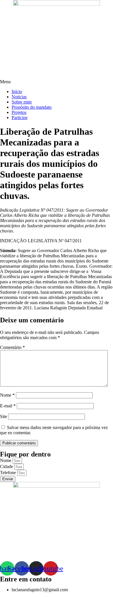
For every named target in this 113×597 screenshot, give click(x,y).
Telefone (8, 472)
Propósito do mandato (32, 107)
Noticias (19, 96)
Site (3, 416)
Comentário (12, 347)
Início (17, 91)
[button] (56, 81)
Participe (20, 117)
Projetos (19, 112)
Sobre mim (22, 101)
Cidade (7, 466)
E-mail (8, 405)
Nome (7, 395)
